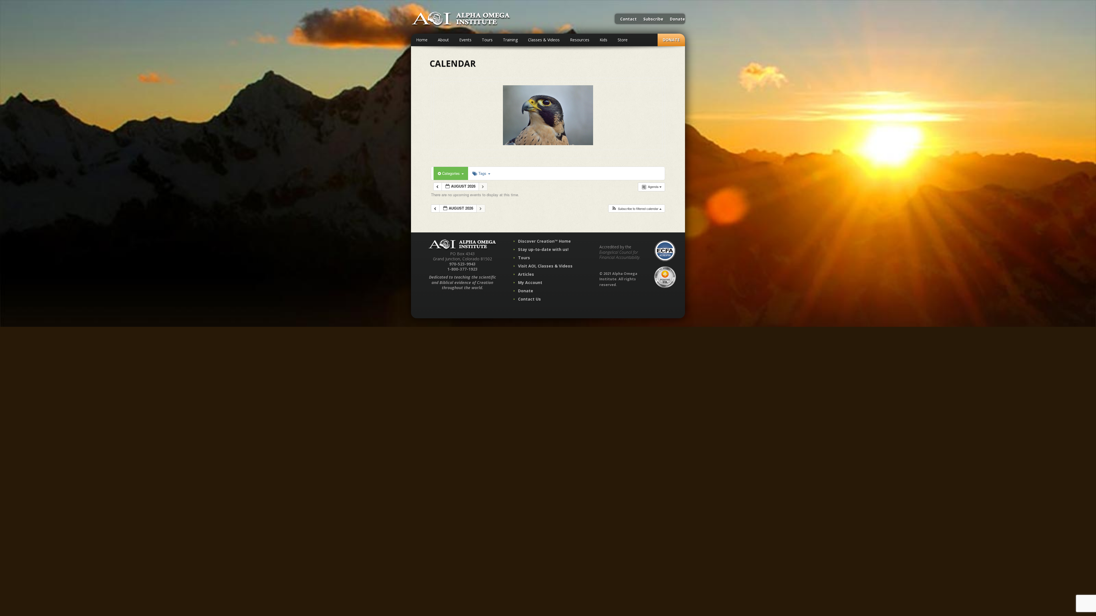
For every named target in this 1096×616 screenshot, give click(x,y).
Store (623, 39)
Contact (628, 19)
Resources (579, 39)
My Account (530, 282)
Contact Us (529, 299)
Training (510, 39)
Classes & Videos (544, 39)
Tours (487, 39)
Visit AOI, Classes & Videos (545, 266)
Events (465, 39)
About (443, 39)
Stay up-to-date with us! (543, 249)
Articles (526, 274)
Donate (677, 19)
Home (422, 39)
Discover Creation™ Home (544, 241)
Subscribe (653, 19)
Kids (603, 39)
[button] (636, 208)
